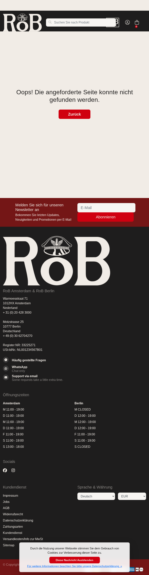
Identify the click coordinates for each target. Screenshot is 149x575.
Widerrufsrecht (13, 514)
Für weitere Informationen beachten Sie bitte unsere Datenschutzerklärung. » (74, 566)
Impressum (10, 495)
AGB (6, 508)
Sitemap (8, 545)
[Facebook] (6, 470)
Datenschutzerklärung (18, 520)
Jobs (6, 501)
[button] (127, 22)
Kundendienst (12, 532)
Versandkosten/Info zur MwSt (23, 539)
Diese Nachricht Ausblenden (74, 560)
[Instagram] (14, 470)
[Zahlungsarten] (131, 569)
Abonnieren (105, 217)
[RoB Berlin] (24, 22)
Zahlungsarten (13, 526)
